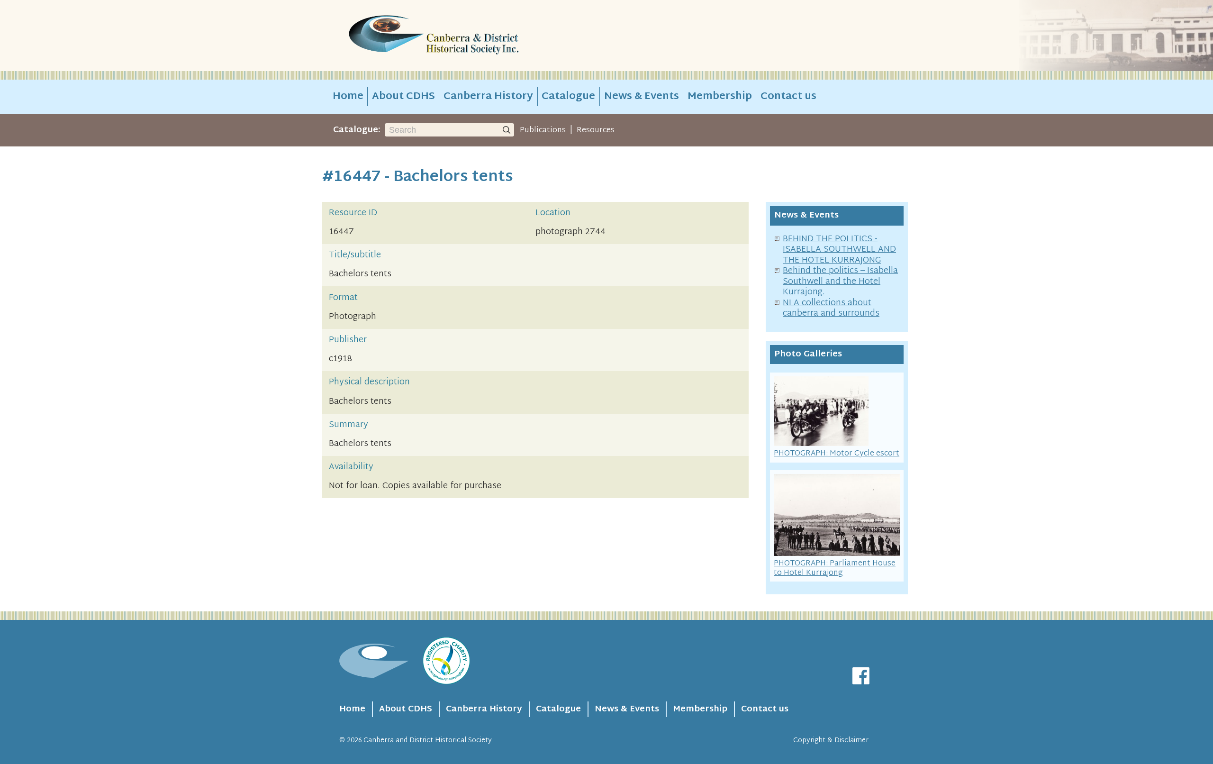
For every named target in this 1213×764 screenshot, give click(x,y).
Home (348, 96)
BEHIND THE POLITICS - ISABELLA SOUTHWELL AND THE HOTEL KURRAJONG (839, 249)
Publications (543, 130)
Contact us (788, 96)
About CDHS (403, 96)
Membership (720, 96)
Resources (596, 130)
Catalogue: (356, 130)
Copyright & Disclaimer (831, 740)
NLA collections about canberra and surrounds (831, 308)
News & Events (641, 96)
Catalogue (568, 96)
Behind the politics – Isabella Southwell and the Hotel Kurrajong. (840, 281)
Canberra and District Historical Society (427, 740)
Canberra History (488, 96)
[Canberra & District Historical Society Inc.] (467, 35)
